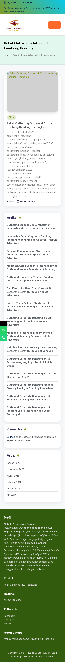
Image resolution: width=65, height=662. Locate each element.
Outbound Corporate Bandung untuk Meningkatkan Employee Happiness (28, 397)
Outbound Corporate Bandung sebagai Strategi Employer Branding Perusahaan (30, 386)
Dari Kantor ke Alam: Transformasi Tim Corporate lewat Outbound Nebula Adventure (30, 292)
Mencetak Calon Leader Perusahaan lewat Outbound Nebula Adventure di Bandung (32, 267)
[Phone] (4, 337)
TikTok (7, 623)
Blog (11, 117)
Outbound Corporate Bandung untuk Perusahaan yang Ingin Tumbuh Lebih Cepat (29, 362)
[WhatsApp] (4, 330)
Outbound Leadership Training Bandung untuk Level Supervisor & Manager (30, 278)
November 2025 (15, 469)
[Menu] (54, 25)
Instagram (9, 619)
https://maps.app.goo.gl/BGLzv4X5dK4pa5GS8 (29, 638)
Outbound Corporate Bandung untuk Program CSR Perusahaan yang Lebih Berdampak (28, 411)
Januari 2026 (13, 462)
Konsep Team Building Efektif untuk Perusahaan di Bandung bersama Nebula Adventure (31, 306)
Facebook (9, 615)
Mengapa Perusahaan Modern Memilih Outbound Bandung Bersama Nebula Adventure (30, 336)
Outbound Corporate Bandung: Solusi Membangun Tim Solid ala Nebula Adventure (29, 321)
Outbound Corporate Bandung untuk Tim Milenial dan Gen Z (31, 375)
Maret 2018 (13, 475)
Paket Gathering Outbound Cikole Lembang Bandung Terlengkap (29, 125)
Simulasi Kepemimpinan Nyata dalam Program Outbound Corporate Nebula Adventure (29, 254)
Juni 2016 (12, 494)
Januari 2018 (13, 488)
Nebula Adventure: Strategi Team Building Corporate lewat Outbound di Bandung (32, 349)
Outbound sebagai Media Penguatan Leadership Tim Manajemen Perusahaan (31, 226)
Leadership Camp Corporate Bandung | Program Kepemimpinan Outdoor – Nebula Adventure (32, 240)
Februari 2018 (14, 482)
